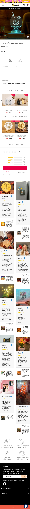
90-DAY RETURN (18, 83)
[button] (1, 103)
